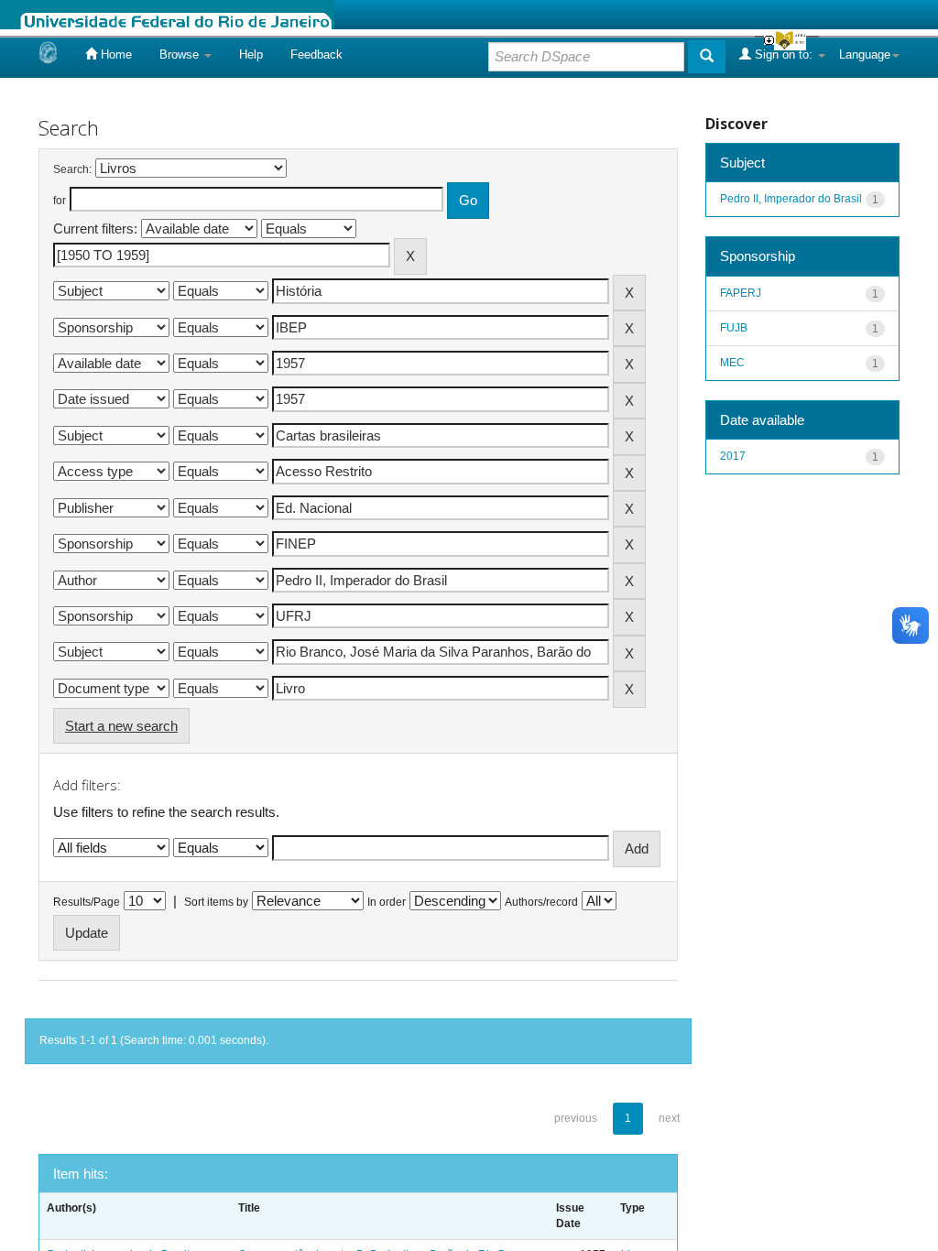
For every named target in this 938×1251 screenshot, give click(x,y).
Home (114, 54)
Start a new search (121, 726)
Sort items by (216, 902)
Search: (72, 169)
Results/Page (86, 902)
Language (864, 54)
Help (251, 54)
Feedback (316, 54)
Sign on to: (783, 54)
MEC (732, 362)
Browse (180, 54)
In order (386, 902)
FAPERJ (740, 293)
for (59, 200)
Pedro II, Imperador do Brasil (791, 198)
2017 (733, 456)
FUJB (733, 327)
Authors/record (541, 902)
